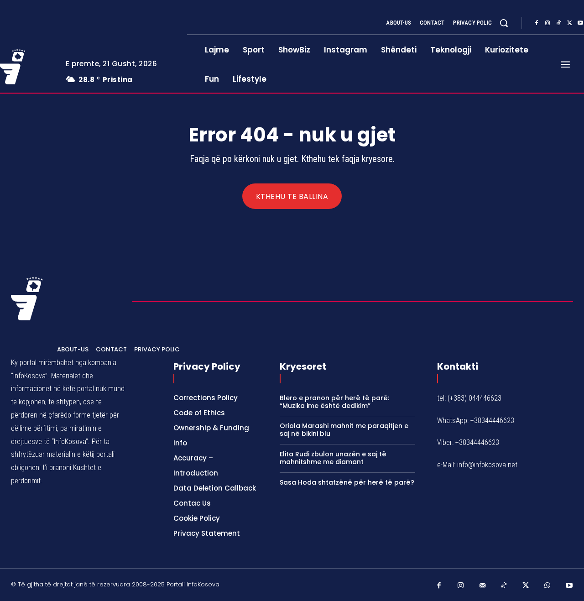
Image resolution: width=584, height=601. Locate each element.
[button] (504, 23)
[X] (569, 23)
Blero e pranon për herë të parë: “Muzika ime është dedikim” (334, 401)
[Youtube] (569, 586)
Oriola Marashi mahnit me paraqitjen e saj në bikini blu (344, 429)
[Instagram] (547, 23)
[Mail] (482, 586)
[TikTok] (558, 23)
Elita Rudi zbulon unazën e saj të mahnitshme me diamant (333, 457)
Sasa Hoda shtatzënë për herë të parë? (347, 482)
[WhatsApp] (547, 586)
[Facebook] (536, 23)
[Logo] (27, 298)
